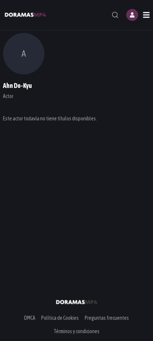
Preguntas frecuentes (107, 318)
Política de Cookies (60, 318)
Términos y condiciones (76, 331)
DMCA (29, 318)
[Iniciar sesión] (132, 15)
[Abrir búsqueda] (115, 15)
